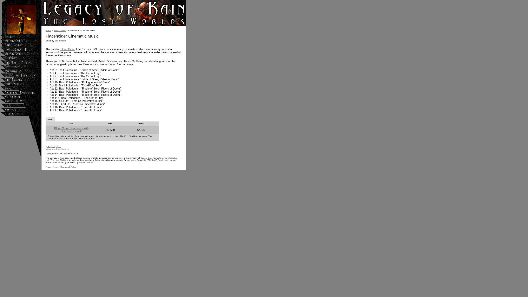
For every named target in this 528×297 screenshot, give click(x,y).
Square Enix (146, 158)
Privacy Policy (52, 167)
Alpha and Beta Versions (57, 149)
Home (48, 30)
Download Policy (68, 167)
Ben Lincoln (60, 41)
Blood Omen (60, 30)
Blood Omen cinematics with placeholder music (71, 130)
